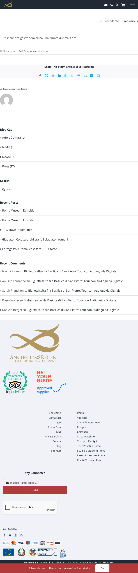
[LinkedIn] (21, 535)
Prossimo (128, 21)
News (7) (8, 157)
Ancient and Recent (18, 88)
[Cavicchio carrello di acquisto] (123, 5)
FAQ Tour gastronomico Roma (33, 51)
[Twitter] (9, 535)
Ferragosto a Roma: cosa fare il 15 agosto (29, 249)
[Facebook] (4, 535)
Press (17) (8, 166)
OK (102, 568)
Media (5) (8, 147)
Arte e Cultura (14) (14, 137)
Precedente (111, 21)
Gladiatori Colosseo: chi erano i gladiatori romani (35, 239)
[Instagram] (15, 535)
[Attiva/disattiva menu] (132, 4)
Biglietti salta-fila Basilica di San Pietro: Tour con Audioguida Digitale (70, 271)
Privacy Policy (83, 568)
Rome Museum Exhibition (19, 210)
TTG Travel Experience (17, 230)
